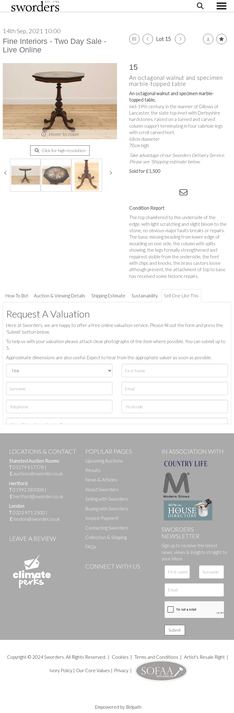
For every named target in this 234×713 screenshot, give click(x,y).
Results (93, 470)
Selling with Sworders (106, 499)
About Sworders (102, 489)
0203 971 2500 (29, 512)
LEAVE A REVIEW (32, 538)
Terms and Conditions (156, 657)
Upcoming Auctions (104, 460)
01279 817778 (28, 467)
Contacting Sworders (106, 527)
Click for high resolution (63, 150)
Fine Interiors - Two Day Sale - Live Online (54, 45)
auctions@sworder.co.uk (36, 473)
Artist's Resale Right (204, 657)
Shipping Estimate (108, 295)
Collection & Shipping (106, 537)
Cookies (120, 657)
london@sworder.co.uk (35, 519)
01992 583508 (28, 489)
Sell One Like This (181, 295)
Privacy (121, 670)
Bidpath (133, 707)
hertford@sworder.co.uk (38, 496)
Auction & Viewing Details (59, 295)
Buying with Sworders (106, 508)
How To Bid (16, 295)
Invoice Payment (102, 518)
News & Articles (101, 479)
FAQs (90, 546)
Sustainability (145, 295)
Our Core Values (93, 670)
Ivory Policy (60, 670)
